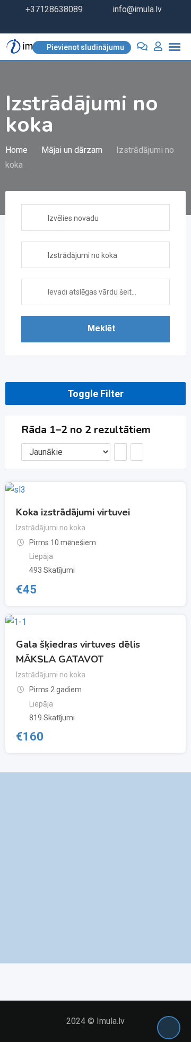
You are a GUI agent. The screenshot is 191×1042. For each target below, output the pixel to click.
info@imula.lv (137, 9)
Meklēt (101, 328)
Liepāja (41, 556)
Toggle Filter (95, 393)
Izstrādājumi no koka (50, 527)
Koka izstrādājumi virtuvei (73, 512)
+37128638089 (54, 9)
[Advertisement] (95, 867)
